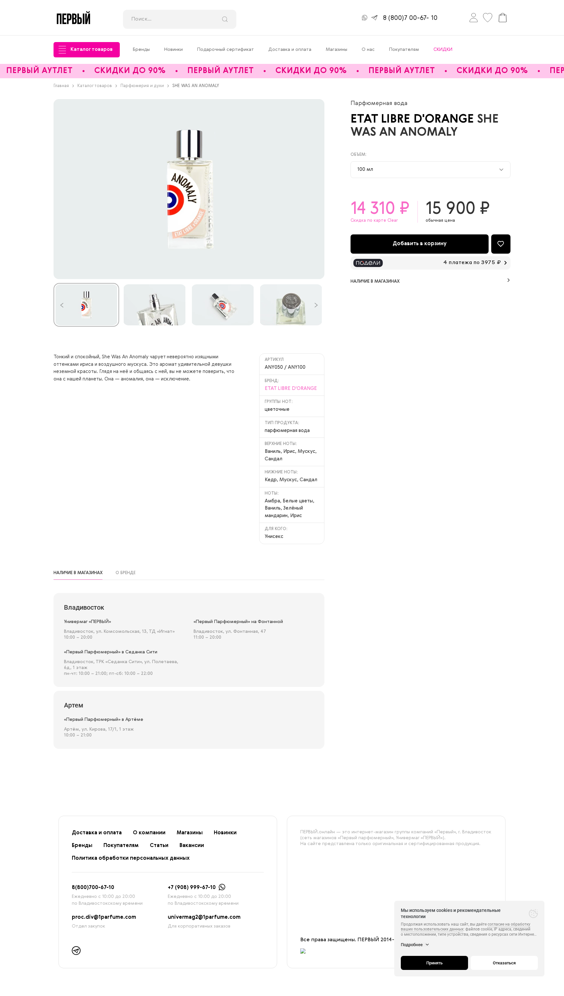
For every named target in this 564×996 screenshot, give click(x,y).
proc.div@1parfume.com (104, 917)
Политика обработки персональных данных (131, 858)
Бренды (141, 49)
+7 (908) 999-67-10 (192, 887)
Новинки (173, 49)
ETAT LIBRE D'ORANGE (414, 119)
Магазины (336, 49)
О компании (149, 833)
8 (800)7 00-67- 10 (410, 18)
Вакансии (192, 845)
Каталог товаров (91, 49)
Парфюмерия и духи (142, 86)
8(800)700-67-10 (93, 887)
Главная (61, 86)
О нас (368, 49)
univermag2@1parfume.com (204, 917)
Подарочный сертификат (225, 49)
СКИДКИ (442, 49)
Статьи (159, 845)
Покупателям (404, 49)
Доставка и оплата (289, 49)
